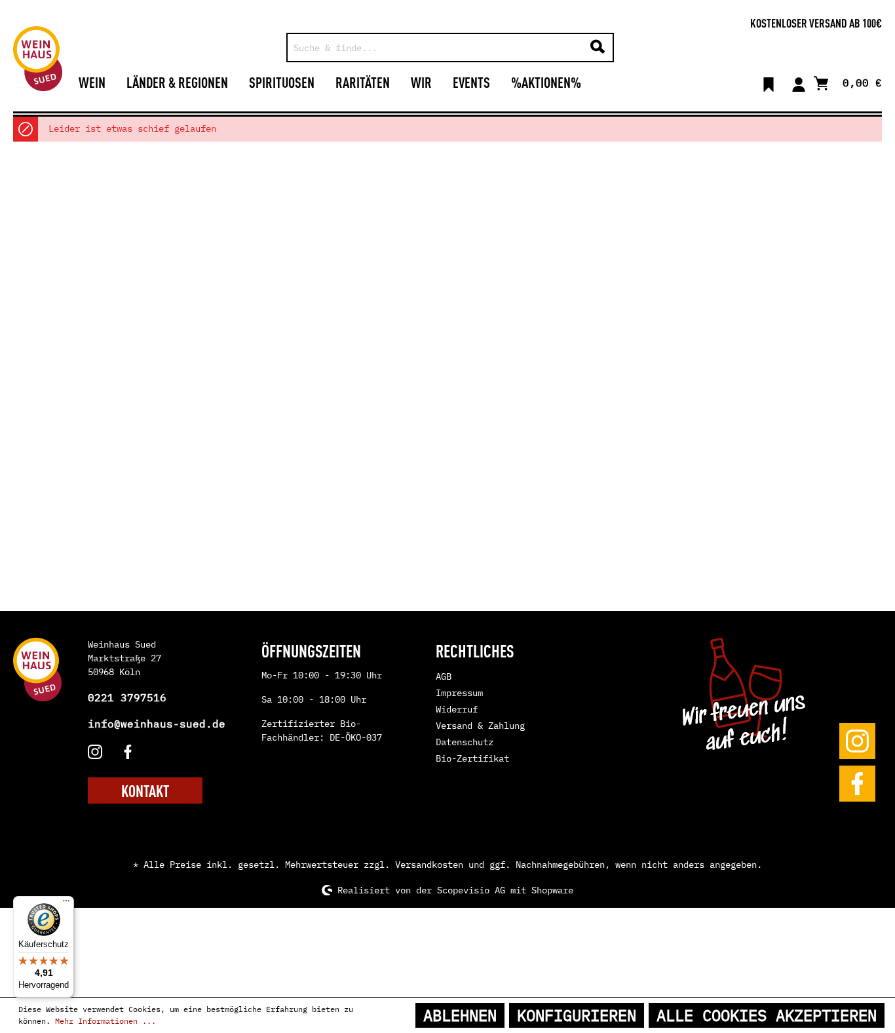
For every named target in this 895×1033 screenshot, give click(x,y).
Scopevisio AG (471, 890)
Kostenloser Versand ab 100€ (816, 22)
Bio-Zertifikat (472, 758)
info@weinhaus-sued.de (156, 723)
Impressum (459, 693)
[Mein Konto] (799, 81)
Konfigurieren (576, 1015)
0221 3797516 (127, 697)
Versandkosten (429, 864)
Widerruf (457, 709)
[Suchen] (597, 47)
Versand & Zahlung (480, 725)
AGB (443, 676)
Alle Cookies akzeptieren (767, 1015)
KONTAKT (145, 790)
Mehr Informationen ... (105, 1021)
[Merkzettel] (768, 81)
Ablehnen (460, 1015)
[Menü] (66, 904)
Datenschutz (464, 742)
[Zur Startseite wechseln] (37, 58)
